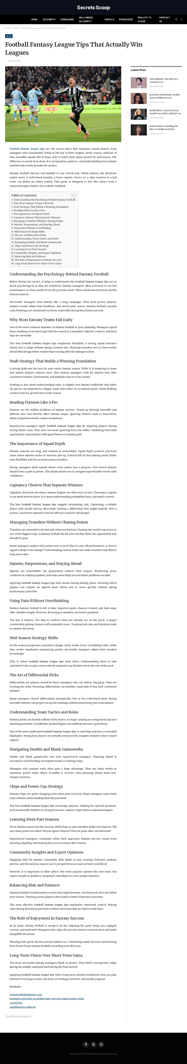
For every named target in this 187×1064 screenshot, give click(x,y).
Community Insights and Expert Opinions (37, 253)
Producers (126, 19)
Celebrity (49, 19)
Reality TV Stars (144, 19)
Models (109, 19)
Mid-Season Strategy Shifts (29, 231)
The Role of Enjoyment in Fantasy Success (38, 260)
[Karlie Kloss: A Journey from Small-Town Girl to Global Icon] (139, 114)
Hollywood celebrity (86, 19)
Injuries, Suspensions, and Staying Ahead (37, 224)
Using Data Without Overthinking (32, 228)
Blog (9, 36)
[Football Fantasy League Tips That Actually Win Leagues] (63, 104)
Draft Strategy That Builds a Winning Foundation (40, 207)
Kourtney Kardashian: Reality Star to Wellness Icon (164, 96)
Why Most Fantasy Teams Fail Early (34, 203)
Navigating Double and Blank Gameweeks (38, 242)
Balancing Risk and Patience (30, 256)
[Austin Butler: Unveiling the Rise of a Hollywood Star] (139, 129)
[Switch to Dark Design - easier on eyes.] (181, 19)
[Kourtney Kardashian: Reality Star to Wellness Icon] (139, 98)
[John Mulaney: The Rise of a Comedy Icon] (139, 82)
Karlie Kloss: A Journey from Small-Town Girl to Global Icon (165, 112)
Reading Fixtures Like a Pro (29, 210)
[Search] (176, 19)
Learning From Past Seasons (30, 249)
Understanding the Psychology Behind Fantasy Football (44, 199)
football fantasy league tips (19, 1016)
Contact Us (164, 19)
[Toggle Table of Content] (72, 195)
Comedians (67, 19)
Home (34, 19)
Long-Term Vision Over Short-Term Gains (37, 263)
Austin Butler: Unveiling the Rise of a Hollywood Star (163, 128)
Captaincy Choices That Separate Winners (37, 217)
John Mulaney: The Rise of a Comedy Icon (163, 80)
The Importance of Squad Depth (31, 214)
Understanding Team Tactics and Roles (37, 238)
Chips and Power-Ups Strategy (32, 245)
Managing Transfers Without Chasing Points (38, 221)
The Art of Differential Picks (30, 235)
